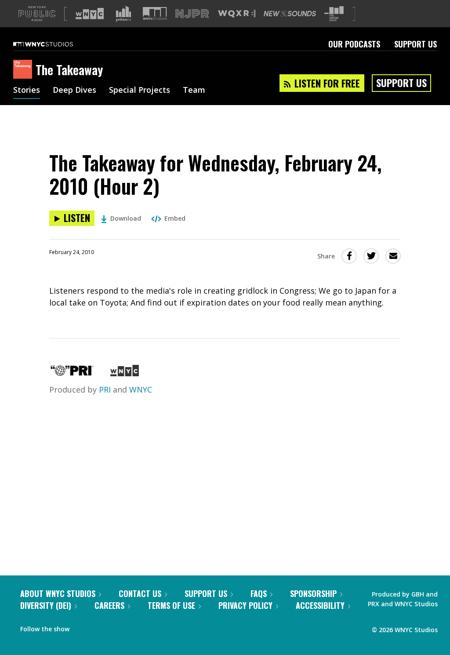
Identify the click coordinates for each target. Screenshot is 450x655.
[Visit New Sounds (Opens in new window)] (290, 14)
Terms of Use (171, 605)
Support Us (415, 44)
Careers (109, 605)
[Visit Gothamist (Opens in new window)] (123, 14)
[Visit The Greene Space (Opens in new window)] (334, 14)
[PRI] (72, 373)
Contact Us (140, 593)
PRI (105, 389)
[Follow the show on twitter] (99, 626)
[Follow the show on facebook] (82, 626)
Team (194, 91)
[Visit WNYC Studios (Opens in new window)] (155, 13)
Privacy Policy (245, 605)
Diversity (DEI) (45, 605)
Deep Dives (74, 91)
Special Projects (139, 91)
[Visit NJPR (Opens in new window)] (192, 13)
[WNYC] (124, 373)
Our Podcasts (354, 44)
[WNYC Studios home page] (54, 44)
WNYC (140, 389)
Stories (26, 91)
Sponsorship (313, 593)
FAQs (258, 593)
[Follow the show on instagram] (116, 626)
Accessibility (320, 605)
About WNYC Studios (57, 593)
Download (125, 218)
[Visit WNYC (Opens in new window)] (90, 13)
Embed (174, 218)
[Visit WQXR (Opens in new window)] (236, 14)
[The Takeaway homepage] (24, 70)
